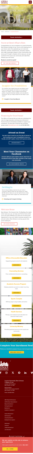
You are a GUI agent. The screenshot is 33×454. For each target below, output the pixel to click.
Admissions (7, 423)
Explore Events (16, 142)
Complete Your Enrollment (12, 99)
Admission (7, 31)
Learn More (16, 265)
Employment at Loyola (9, 420)
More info (25, 444)
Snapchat (19, 373)
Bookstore (7, 408)
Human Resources (8, 413)
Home (2, 31)
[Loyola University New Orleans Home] (4, 2)
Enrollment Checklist (16, 352)
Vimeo (32, 373)
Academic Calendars (9, 410)
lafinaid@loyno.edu (13, 125)
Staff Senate (7, 415)
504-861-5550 (11, 392)
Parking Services (8, 406)
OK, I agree (10, 449)
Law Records (7, 429)
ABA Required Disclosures (10, 399)
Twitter (13, 373)
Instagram (6, 373)
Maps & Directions (8, 404)
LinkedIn (25, 373)
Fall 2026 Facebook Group (16, 164)
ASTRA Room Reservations (10, 402)
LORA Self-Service (9, 427)
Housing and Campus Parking (12, 199)
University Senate (8, 417)
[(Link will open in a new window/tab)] (10, 361)
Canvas (6, 425)
